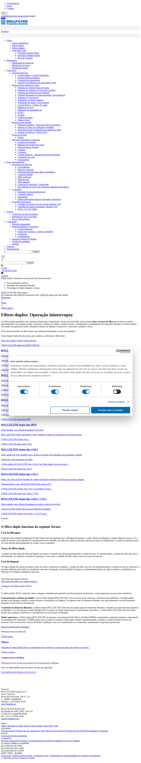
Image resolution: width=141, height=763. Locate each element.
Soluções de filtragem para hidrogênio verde (37, 83)
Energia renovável (20, 73)
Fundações (22, 234)
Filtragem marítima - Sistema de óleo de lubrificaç (39, 125)
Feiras (9, 6)
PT (3, 13)
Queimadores (23, 159)
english (4, 16)
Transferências (13, 3)
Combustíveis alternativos (29, 80)
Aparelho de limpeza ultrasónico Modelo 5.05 (37, 207)
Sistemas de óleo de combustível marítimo (36, 127)
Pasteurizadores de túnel (28, 147)
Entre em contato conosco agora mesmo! (18, 340)
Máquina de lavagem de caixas (31, 145)
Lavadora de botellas (27, 142)
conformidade (24, 236)
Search (36, 252)
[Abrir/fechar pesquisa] (3, 256)
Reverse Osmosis (25, 58)
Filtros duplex (18, 45)
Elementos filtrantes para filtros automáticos (36, 172)
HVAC (21, 112)
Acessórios (17, 189)
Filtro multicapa (24, 177)
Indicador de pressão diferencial (31, 192)
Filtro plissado (24, 182)
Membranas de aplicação (23, 63)
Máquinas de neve (25, 107)
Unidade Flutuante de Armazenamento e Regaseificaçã (41, 95)
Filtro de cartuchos (26, 169)
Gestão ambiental (25, 229)
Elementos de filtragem (22, 164)
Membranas (12, 60)
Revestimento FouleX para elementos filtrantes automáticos (43, 187)
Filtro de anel (23, 179)
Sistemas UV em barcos (28, 97)
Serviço (10, 212)
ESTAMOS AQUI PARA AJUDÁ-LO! (18, 672)
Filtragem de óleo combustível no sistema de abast (39, 130)
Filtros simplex (18, 48)
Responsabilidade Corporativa (25, 226)
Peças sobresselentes (15, 162)
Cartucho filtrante (25, 174)
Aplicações (11, 70)
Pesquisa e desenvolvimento (24, 239)
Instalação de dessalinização (30, 110)
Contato (4, 276)
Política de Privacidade (22, 755)
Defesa (21, 137)
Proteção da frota (19, 135)
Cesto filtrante (24, 167)
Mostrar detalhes (116, 402)
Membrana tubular (20, 68)
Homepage (6, 297)
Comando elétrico (25, 194)
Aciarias (21, 115)
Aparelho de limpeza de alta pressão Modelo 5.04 (39, 204)
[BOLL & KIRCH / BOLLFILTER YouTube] (2, 19)
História (15, 244)
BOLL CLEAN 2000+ (28, 209)
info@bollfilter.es (8, 704)
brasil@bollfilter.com (10, 719)
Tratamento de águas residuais (31, 100)
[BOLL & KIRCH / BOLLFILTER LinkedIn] (4, 19)
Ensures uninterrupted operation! (15, 627)
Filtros (9, 40)
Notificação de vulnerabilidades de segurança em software (75, 755)
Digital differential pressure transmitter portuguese (39, 199)
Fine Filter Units (19, 50)
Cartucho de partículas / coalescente (33, 184)
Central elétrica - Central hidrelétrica (33, 75)
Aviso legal (6, 755)
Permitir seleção (70, 410)
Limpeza (21, 150)
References (68, 741)
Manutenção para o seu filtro (24, 217)
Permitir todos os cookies (110, 410)
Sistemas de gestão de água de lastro (33, 88)
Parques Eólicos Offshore (29, 78)
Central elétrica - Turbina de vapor (32, 105)
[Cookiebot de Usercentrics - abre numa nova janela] (118, 351)
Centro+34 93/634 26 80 (9, 269)
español (24, 16)
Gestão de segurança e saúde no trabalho (35, 231)
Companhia (12, 221)
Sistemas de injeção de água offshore (34, 92)
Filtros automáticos (20, 43)
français (17, 16)
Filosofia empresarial (21, 224)
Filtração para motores (21, 122)
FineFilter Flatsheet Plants (29, 55)
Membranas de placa (21, 65)
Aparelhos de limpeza (21, 202)
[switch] (55, 391)
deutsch (10, 16)
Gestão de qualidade (21, 241)
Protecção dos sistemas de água (25, 85)
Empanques (23, 197)
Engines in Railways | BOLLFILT (33, 132)
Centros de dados (25, 117)
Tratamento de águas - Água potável (33, 102)
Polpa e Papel (23, 120)
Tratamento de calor (26, 157)
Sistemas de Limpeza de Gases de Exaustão (36, 90)
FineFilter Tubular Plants (28, 53)
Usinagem (22, 152)
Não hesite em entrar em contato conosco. (19, 581)
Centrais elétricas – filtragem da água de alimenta (39, 155)
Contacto (10, 246)
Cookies (10, 8)
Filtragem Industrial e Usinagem (26, 140)
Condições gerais (41, 755)
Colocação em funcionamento (25, 214)
